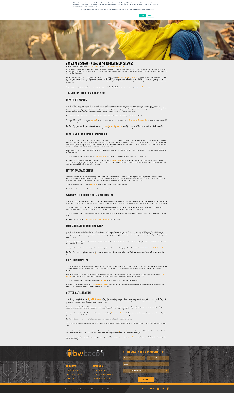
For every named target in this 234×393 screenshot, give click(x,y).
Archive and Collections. (103, 254)
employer (120, 331)
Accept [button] (142, 15)
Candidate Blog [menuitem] (73, 370)
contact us (131, 337)
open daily (94, 120)
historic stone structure (100, 284)
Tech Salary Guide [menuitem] (74, 374)
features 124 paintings (98, 81)
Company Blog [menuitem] (100, 370)
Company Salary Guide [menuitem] (103, 374)
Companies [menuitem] (97, 366)
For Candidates (110, 66)
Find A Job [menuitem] (71, 378)
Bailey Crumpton (93, 66)
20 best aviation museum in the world (96, 219)
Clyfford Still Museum (94, 299)
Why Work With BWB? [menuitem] (103, 378)
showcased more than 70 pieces (129, 77)
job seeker (129, 331)
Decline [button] (150, 15)
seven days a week (100, 156)
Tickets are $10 (116, 313)
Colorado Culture (121, 66)
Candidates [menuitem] (70, 366)
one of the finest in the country (111, 126)
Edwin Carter (116, 160)
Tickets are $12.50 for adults (154, 248)
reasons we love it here (142, 87)
